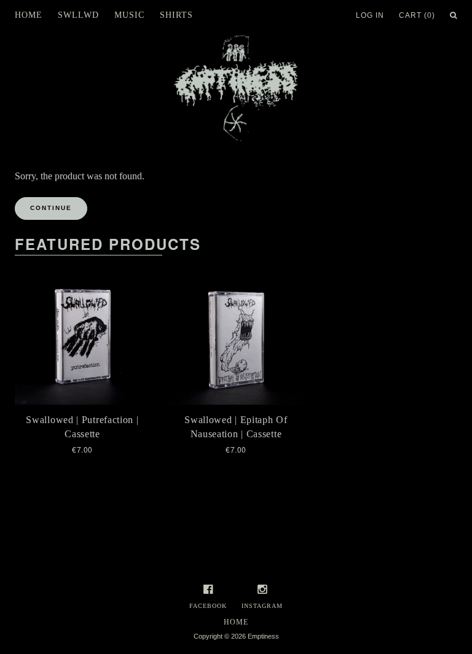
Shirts (176, 15)
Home (28, 15)
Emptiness (263, 636)
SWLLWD (78, 15)
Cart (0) (417, 15)
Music (129, 15)
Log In (370, 15)
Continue (51, 207)
